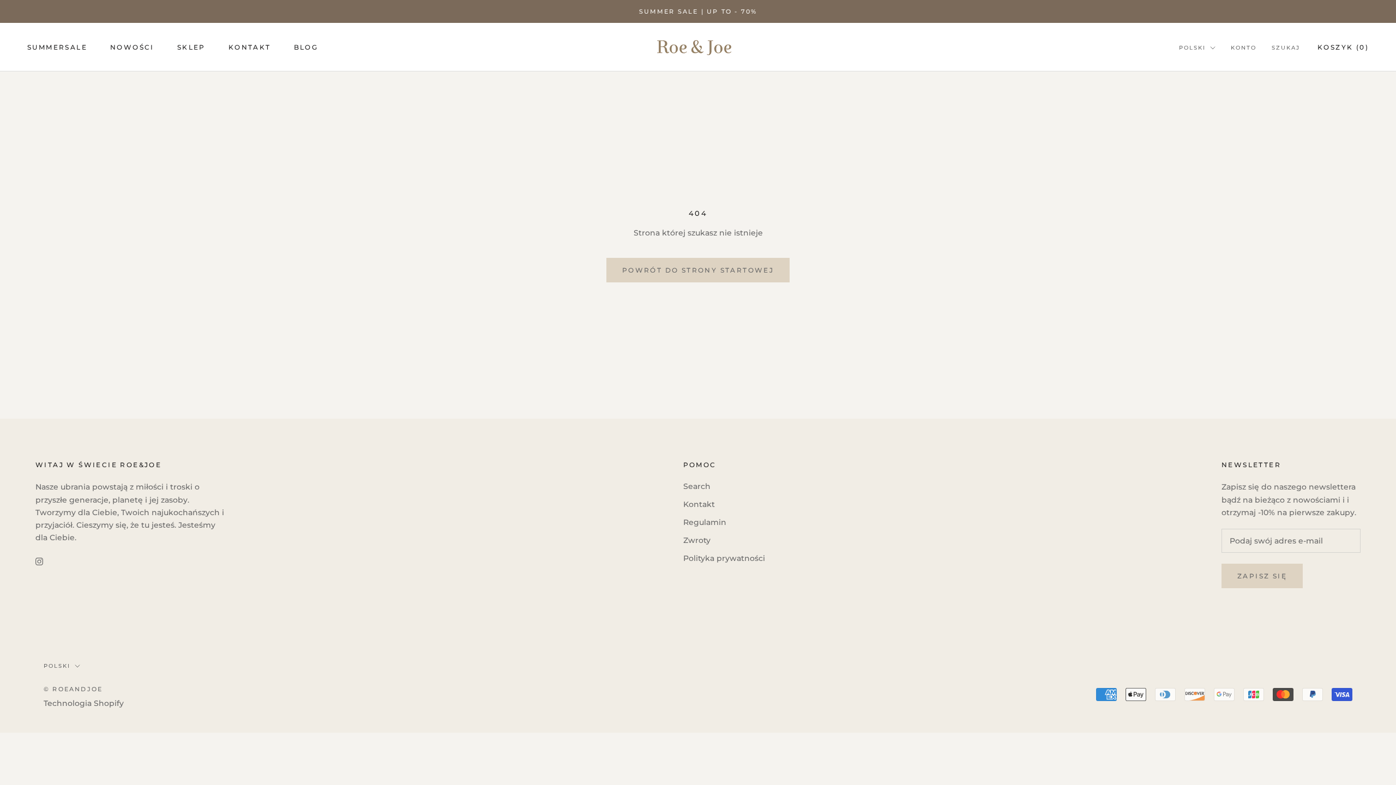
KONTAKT (249, 47)
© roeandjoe (73, 689)
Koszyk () (1343, 47)
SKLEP (191, 47)
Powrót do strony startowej (698, 270)
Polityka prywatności (724, 558)
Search (697, 486)
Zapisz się (1262, 576)
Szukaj (1286, 47)
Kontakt (699, 504)
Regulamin (704, 522)
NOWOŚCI (132, 47)
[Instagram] (39, 561)
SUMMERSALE (57, 47)
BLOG (306, 47)
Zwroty (697, 540)
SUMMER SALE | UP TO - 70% (698, 11)
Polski (1192, 47)
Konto (1243, 47)
